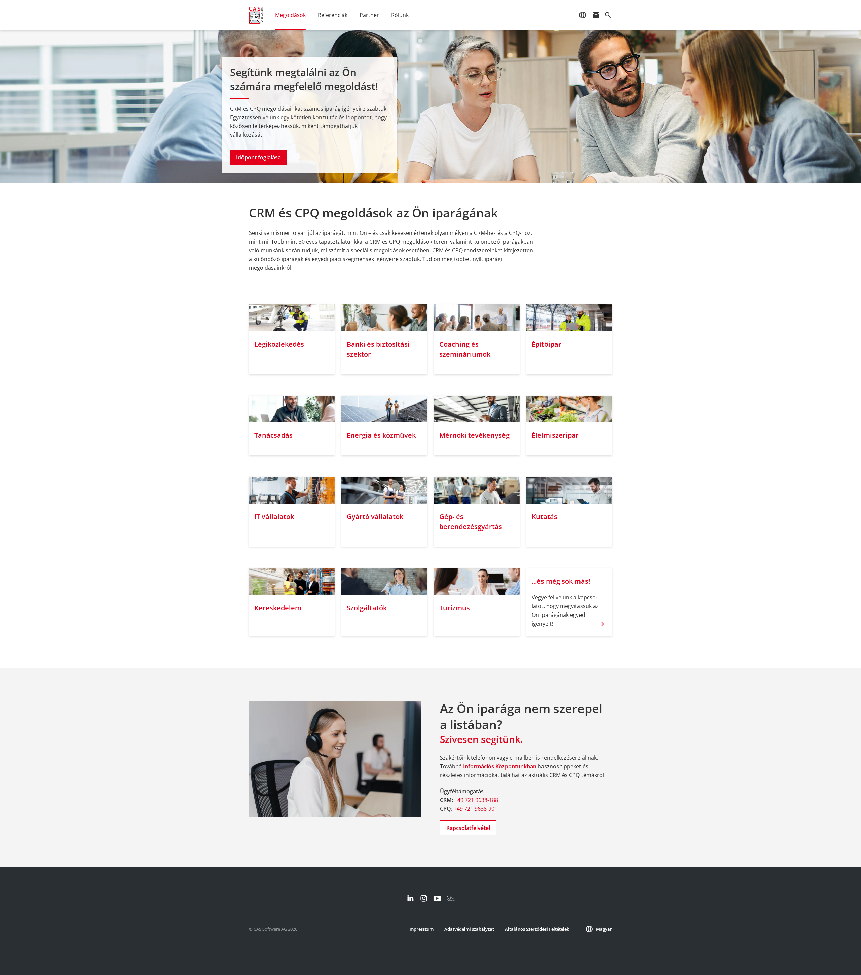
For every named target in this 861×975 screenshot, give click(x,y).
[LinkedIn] (410, 898)
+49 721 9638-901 (475, 808)
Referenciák (332, 15)
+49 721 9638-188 (476, 800)
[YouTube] (437, 898)
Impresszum (421, 929)
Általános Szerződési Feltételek (537, 929)
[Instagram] (424, 898)
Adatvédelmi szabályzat (469, 929)
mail (596, 15)
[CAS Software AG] (256, 15)
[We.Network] (451, 898)
